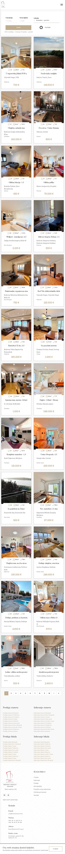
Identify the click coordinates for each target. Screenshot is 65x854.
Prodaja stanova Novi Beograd (12, 725)
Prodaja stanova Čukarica (11, 729)
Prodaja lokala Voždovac (10, 748)
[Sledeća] (54, 693)
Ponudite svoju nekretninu (42, 789)
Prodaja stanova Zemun (10, 731)
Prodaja (36, 783)
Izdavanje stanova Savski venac (44, 721)
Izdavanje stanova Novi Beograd (44, 715)
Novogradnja (38, 786)
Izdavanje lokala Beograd (42, 742)
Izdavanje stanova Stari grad (43, 719)
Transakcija (9, 18)
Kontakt (36, 795)
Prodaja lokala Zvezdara (10, 752)
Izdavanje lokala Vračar (41, 750)
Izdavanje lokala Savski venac (43, 754)
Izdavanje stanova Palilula (42, 727)
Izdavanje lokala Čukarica (42, 752)
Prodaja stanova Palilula (10, 721)
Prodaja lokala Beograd (10, 742)
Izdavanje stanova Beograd (42, 713)
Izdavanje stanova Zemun (42, 731)
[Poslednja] (59, 693)
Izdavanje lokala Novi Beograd (43, 760)
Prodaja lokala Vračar (9, 746)
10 (49, 693)
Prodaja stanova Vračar (10, 719)
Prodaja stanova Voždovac (11, 715)
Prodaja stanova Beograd (10, 713)
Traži (18, 27)
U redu (55, 849)
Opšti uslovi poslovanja (10, 800)
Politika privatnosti (40, 792)
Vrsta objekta (24, 18)
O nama (36, 777)
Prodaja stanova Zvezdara (11, 717)
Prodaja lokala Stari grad (10, 750)
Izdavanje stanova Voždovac (43, 725)
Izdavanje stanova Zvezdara (42, 723)
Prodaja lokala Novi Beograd (12, 744)
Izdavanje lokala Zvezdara (42, 746)
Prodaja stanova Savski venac (12, 727)
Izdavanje (37, 780)
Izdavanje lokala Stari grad (42, 748)
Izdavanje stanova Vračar (42, 717)
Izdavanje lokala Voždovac (42, 744)
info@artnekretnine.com (15, 813)
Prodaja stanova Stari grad (11, 723)
